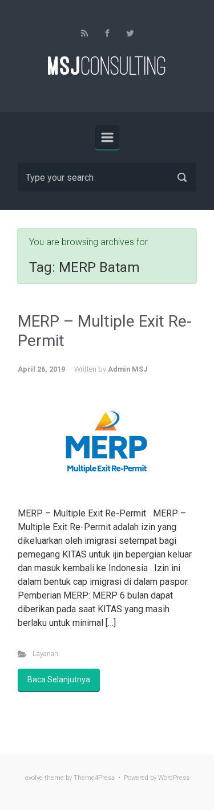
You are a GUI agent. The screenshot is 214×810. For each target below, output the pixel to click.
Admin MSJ (128, 369)
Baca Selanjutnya (58, 679)
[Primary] (107, 137)
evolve (34, 777)
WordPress (173, 777)
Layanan (45, 653)
